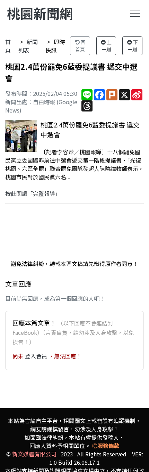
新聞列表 (28, 46)
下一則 (133, 46)
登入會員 (37, 356)
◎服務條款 (106, 445)
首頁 (8, 46)
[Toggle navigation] (135, 13)
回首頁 (80, 46)
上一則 (107, 46)
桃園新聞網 (40, 13)
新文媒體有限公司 (34, 454)
